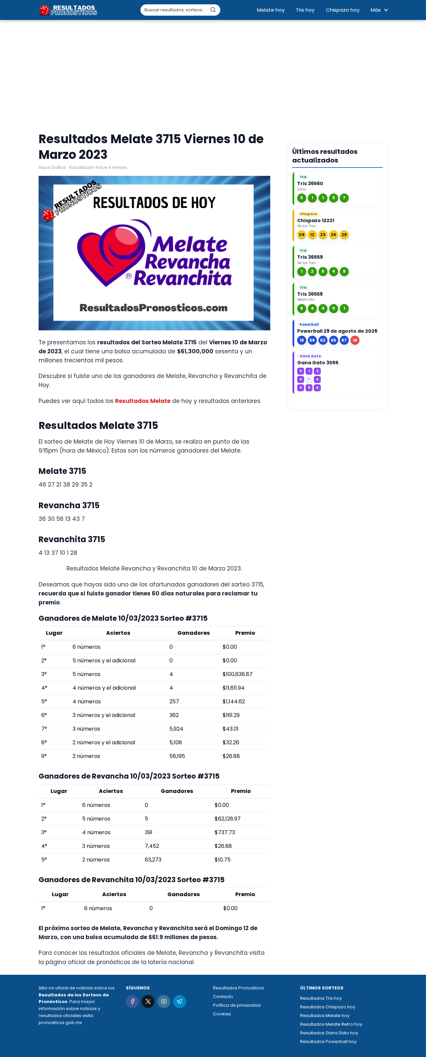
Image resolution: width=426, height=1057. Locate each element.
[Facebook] (132, 1001)
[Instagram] (163, 1001)
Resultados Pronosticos (238, 988)
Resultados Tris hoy (321, 998)
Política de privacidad (237, 1005)
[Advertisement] (213, 76)
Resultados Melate (142, 401)
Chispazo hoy (342, 9)
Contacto (223, 996)
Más (376, 9)
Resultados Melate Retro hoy (331, 1024)
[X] (147, 1001)
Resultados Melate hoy (324, 1015)
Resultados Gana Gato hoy (329, 1033)
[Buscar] (213, 9)
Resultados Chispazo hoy (327, 1007)
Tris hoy (305, 9)
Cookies (222, 1014)
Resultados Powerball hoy (328, 1041)
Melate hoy (271, 9)
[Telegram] (179, 1001)
